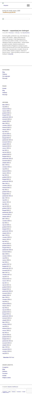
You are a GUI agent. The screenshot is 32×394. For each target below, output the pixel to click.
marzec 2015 (5, 330)
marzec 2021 (5, 202)
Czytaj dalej (10, 54)
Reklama (4, 371)
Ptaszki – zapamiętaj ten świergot (15, 30)
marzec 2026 (5, 111)
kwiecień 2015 (6, 328)
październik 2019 (6, 231)
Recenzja (17, 32)
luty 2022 (4, 189)
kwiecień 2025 (6, 127)
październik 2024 (6, 140)
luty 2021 (4, 204)
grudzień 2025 (6, 113)
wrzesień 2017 (6, 270)
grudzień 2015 (6, 311)
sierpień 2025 (5, 121)
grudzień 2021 (6, 191)
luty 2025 (4, 131)
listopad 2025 (5, 115)
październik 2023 (6, 158)
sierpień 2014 (5, 345)
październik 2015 (6, 316)
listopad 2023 (5, 156)
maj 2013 (4, 353)
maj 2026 (4, 106)
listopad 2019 (5, 229)
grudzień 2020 (6, 208)
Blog (3, 72)
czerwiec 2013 (6, 351)
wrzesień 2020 (6, 214)
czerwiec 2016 (6, 299)
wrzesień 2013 (6, 349)
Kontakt (4, 88)
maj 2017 (4, 276)
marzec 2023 (5, 173)
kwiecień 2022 (6, 187)
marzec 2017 (5, 280)
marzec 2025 (5, 129)
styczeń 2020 (5, 224)
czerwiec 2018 (6, 256)
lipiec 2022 (5, 183)
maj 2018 (4, 258)
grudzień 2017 (6, 264)
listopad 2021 (5, 193)
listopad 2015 (5, 314)
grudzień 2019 (6, 227)
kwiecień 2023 (6, 171)
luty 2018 (4, 262)
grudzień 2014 (6, 336)
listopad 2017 (5, 266)
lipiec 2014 (5, 347)
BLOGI (13, 12)
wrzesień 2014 (6, 343)
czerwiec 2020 (6, 220)
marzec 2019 (5, 239)
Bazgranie (9, 386)
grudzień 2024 (6, 135)
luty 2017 (4, 282)
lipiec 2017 (5, 272)
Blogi (3, 369)
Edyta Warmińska (26, 32)
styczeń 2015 (5, 334)
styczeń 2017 (5, 285)
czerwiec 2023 (6, 166)
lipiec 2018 (5, 253)
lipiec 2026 (5, 104)
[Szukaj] (23, 5)
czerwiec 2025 (6, 125)
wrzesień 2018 (6, 251)
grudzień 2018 (6, 245)
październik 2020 (6, 212)
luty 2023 (4, 175)
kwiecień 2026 (6, 108)
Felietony (4, 74)
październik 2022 (6, 181)
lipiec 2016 (5, 297)
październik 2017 (6, 268)
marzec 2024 (5, 148)
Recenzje (4, 94)
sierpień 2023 (5, 162)
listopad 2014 (5, 338)
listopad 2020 (5, 210)
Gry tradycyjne (6, 76)
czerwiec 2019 (6, 237)
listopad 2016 (5, 289)
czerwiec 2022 (6, 185)
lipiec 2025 (5, 123)
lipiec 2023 (5, 164)
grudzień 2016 (6, 287)
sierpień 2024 (5, 144)
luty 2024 (4, 150)
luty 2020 (4, 222)
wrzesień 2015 (6, 318)
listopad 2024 (5, 137)
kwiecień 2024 (6, 146)
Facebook (4, 373)
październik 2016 (6, 291)
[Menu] (27, 5)
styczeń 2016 (5, 309)
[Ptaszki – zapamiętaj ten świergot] (16, 23)
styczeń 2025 (5, 133)
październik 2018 (6, 249)
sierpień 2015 (5, 320)
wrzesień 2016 (6, 293)
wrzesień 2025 (6, 119)
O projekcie (5, 367)
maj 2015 (4, 326)
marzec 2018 (5, 260)
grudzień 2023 (6, 154)
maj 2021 (4, 200)
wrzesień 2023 (6, 160)
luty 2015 (4, 332)
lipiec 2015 (5, 322)
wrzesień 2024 (6, 142)
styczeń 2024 (5, 152)
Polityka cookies (6, 377)
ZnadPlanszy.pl (7, 12)
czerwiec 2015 (6, 324)
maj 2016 (4, 301)
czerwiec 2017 (6, 274)
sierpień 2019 (5, 233)
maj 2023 (4, 169)
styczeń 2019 (5, 243)
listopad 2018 (5, 247)
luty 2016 (4, 307)
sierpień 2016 (5, 295)
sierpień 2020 (5, 216)
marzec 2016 (5, 305)
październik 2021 (6, 195)
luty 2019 (4, 241)
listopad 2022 (5, 179)
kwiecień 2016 (6, 303)
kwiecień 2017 (6, 278)
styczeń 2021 (5, 206)
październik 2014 (6, 341)
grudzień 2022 (6, 177)
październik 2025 (6, 117)
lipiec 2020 (5, 218)
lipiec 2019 (5, 235)
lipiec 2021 (5, 198)
